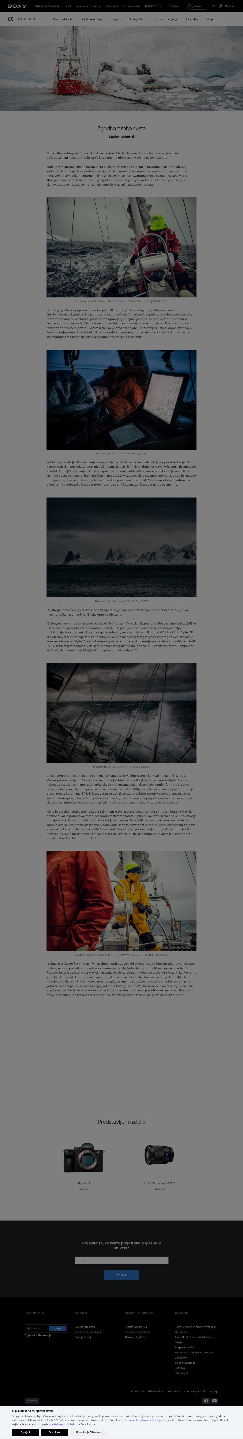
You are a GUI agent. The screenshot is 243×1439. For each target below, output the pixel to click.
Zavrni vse (54, 1432)
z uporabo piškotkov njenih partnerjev (149, 1420)
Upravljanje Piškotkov (88, 1432)
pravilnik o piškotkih (60, 1424)
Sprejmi (25, 1432)
